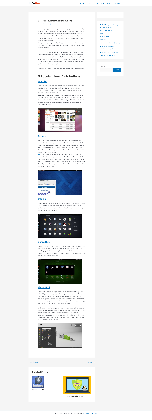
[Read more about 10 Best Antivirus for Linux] (77, 385)
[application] (85, 3)
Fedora (42, 136)
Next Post (91, 362)
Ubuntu (42, 81)
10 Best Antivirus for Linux (73, 396)
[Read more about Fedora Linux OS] (38, 381)
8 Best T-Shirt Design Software (110, 43)
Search (102, 66)
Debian (42, 199)
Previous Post (34, 362)
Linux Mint (44, 287)
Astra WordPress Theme (89, 413)
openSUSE (44, 242)
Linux (39, 24)
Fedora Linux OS (38, 390)
